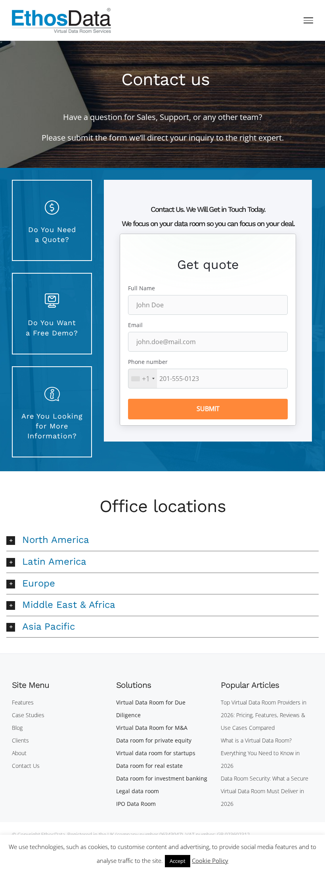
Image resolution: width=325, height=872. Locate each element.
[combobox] (142, 378)
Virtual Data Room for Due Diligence (150, 709)
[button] (162, 540)
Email (135, 325)
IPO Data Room (136, 803)
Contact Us (26, 765)
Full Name (141, 288)
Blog (17, 727)
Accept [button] (177, 860)
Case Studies (28, 715)
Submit (208, 408)
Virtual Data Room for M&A (151, 727)
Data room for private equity (153, 740)
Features (23, 702)
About (19, 753)
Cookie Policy (210, 860)
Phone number (148, 362)
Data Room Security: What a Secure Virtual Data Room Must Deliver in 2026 (264, 791)
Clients (20, 740)
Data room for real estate (149, 765)
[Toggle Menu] (308, 20)
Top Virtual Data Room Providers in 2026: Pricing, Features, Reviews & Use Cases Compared (263, 715)
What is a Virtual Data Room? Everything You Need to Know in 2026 (260, 753)
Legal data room (137, 791)
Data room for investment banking (161, 778)
